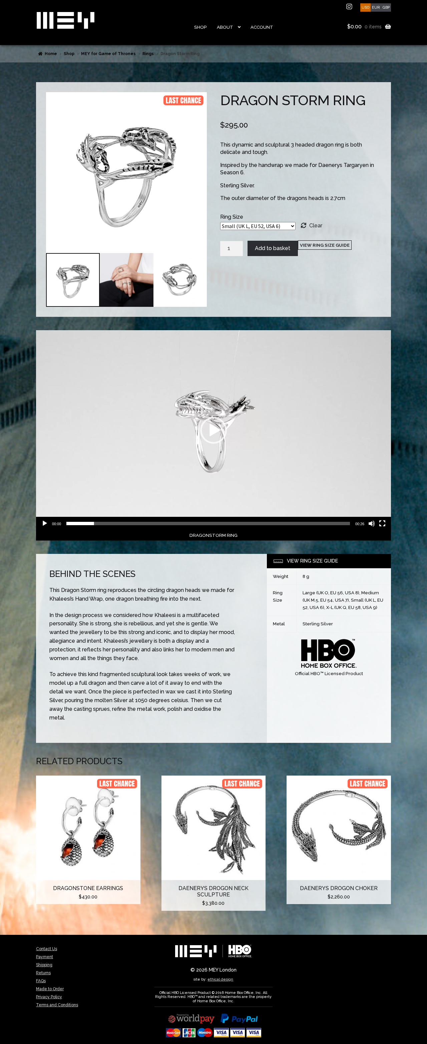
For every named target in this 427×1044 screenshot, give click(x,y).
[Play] (44, 523)
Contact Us (46, 949)
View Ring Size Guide (325, 245)
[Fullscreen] (382, 523)
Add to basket (272, 248)
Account (262, 27)
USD (365, 7)
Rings (148, 53)
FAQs (41, 981)
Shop (200, 27)
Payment (44, 957)
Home (51, 53)
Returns (43, 973)
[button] (213, 430)
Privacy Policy (49, 997)
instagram (350, 6)
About (225, 27)
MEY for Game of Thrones (108, 53)
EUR (376, 7)
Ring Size (231, 217)
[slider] (208, 523)
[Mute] (371, 523)
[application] (213, 430)
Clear (315, 225)
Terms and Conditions (57, 1005)
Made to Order (50, 989)
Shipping (44, 965)
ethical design (220, 979)
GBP (386, 7)
